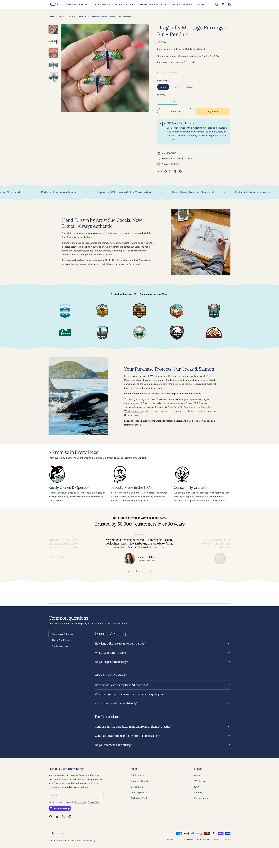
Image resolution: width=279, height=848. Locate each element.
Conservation (201, 798)
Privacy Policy (94, 802)
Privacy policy (187, 839)
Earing (163, 87)
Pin (175, 87)
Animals (82, 16)
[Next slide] (150, 571)
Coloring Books (139, 792)
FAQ (196, 787)
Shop (61, 16)
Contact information (222, 839)
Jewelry (71, 16)
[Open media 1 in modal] (143, 29)
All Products (137, 775)
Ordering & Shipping (62, 634)
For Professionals (61, 646)
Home (51, 16)
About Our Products (62, 640)
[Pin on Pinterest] (175, 171)
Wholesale (199, 781)
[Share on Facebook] (165, 171)
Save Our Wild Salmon (180, 407)
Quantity (161, 94)
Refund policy (172, 839)
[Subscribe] (100, 795)
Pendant (188, 87)
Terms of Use (80, 802)
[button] (216, 4)
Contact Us (200, 792)
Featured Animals (140, 781)
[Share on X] (170, 171)
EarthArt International (66, 840)
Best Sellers (137, 787)
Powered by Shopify (86, 840)
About (197, 775)
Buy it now (213, 111)
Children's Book (139, 798)
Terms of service (204, 839)
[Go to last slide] (128, 571)
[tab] (53, 29)
